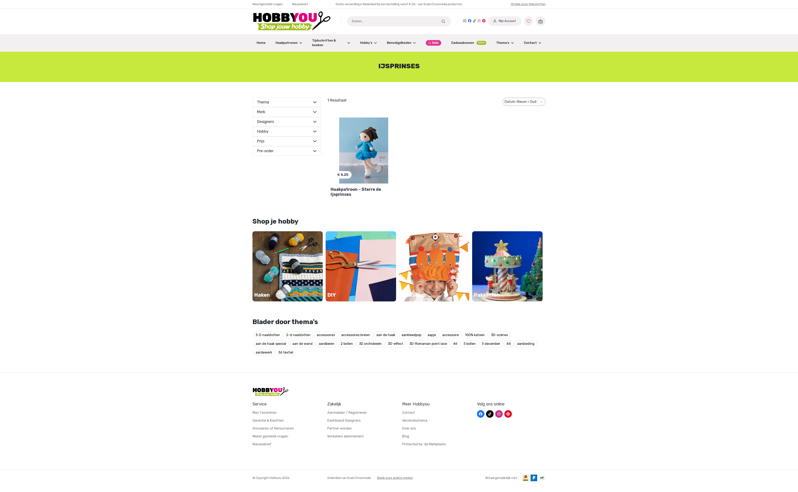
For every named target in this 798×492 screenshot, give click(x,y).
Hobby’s (366, 43)
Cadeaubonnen (468, 43)
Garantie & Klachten (268, 420)
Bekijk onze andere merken (395, 478)
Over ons (409, 428)
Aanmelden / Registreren (347, 413)
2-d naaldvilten (298, 335)
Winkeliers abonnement (345, 436)
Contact (530, 43)
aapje (431, 335)
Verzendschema (414, 420)
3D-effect (395, 344)
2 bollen (347, 344)
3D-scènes (499, 335)
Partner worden (339, 428)
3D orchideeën (370, 344)
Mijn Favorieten (264, 413)
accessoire (450, 335)
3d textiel (285, 352)
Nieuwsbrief (300, 4)
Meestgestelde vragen (267, 4)
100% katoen (475, 335)
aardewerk (264, 352)
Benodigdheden (399, 43)
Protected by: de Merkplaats (424, 444)
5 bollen (470, 344)
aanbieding (525, 344)
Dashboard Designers (344, 420)
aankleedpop (411, 335)
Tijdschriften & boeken (324, 43)
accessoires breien (355, 335)
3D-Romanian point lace (428, 344)
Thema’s (502, 43)
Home (261, 43)
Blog (405, 436)
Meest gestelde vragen (270, 436)
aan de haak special (271, 344)
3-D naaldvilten (268, 335)
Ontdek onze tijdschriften (528, 4)
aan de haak (385, 335)
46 (455, 344)
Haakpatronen (287, 43)
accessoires (326, 335)
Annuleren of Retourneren (273, 428)
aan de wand (302, 344)
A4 (508, 344)
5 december (491, 344)
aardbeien (326, 344)
